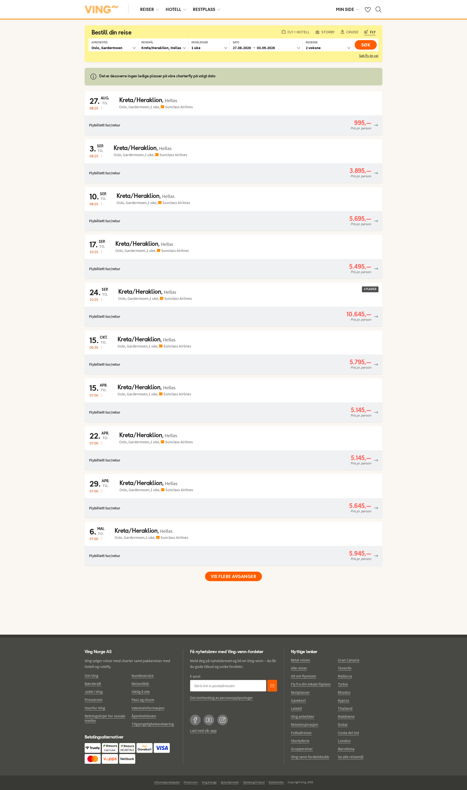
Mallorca (345, 676)
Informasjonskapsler (167, 782)
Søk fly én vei (368, 55)
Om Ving (91, 675)
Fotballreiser (301, 732)
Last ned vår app (203, 730)
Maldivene (346, 716)
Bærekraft (93, 683)
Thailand (345, 708)
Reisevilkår (140, 683)
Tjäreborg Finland (254, 782)
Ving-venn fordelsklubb (310, 756)
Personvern (191, 782)
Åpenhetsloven (144, 715)
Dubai (343, 724)
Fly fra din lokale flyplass (311, 684)
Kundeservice (143, 675)
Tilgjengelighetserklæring (153, 723)
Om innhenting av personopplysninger (221, 697)
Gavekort (298, 700)
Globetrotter (276, 782)
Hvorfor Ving (95, 707)
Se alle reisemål (350, 756)
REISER (147, 9)
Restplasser (300, 692)
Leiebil (296, 708)
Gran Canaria (348, 659)
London (344, 740)
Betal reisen (300, 659)
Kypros (343, 700)
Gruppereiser (302, 748)
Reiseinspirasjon (304, 724)
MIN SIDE (345, 9)
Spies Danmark (230, 782)
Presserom (93, 699)
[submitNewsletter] (272, 686)
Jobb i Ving (94, 691)
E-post (195, 676)
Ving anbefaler (302, 716)
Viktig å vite (141, 691)
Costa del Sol (348, 732)
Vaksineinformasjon (148, 707)
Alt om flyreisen (303, 676)
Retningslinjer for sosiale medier (105, 718)
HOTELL (173, 9)
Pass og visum (143, 699)
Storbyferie (300, 740)
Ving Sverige (209, 782)
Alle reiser (299, 668)
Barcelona (346, 748)
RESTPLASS (204, 9)
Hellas (171, 100)
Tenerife (344, 668)
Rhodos (344, 692)
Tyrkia (343, 684)
